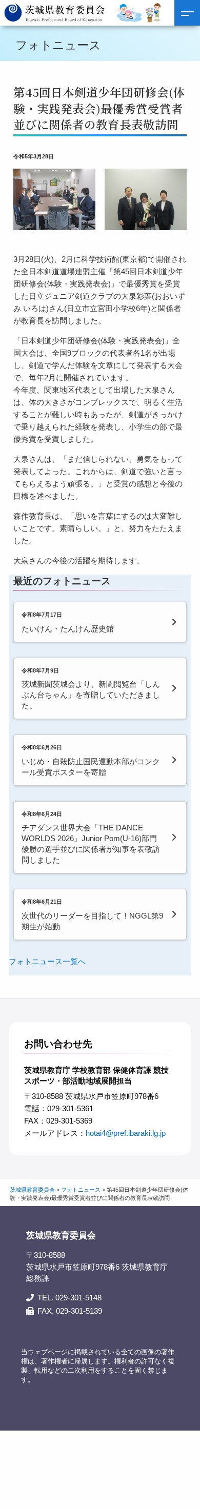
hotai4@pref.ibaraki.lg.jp (126, 1133)
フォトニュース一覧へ (47, 961)
